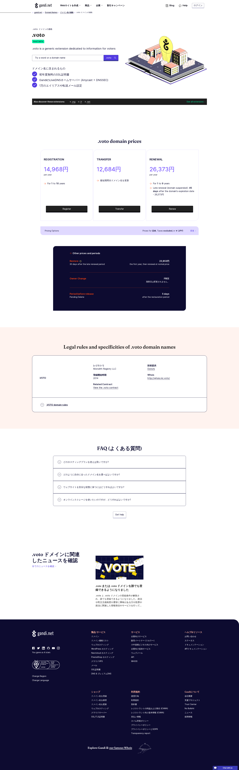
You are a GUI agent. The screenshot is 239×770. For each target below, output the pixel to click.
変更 (192, 231)
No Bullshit (189, 708)
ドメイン (95, 636)
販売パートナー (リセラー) (142, 640)
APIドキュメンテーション (196, 649)
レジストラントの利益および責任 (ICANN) (149, 708)
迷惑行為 (135, 696)
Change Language (40, 680)
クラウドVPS (97, 661)
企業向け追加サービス (140, 649)
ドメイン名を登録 (99, 696)
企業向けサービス (139, 636)
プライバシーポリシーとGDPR (144, 729)
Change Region (39, 676)
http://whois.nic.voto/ (158, 378)
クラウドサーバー (99, 712)
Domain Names (51, 12)
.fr (81, 101)
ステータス (189, 640)
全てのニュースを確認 (43, 566)
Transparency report (140, 733)
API (132, 657)
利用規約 (135, 700)
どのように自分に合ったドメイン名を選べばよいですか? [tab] (91, 474)
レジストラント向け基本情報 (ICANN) (147, 712)
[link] (33, 648)
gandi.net (38, 12)
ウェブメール (137, 653)
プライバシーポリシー (140, 725)
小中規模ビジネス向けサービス (144, 644)
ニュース (188, 712)
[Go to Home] (43, 5)
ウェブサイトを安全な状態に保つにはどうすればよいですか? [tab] (93, 487)
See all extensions (195, 101)
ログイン (198, 5)
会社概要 (188, 696)
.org (73, 101)
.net (88, 101)
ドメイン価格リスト (100, 640)
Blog (171, 5)
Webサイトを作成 (69, 5)
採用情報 (188, 716)
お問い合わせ (190, 636)
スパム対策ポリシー (140, 721)
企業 (98, 5)
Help (185, 5)
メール (94, 665)
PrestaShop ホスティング (102, 657)
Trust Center (191, 704)
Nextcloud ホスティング (102, 653)
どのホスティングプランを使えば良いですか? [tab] (86, 462)
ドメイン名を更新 (99, 704)
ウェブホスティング (100, 644)
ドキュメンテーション (194, 644)
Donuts (151, 368)
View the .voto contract (105, 387)
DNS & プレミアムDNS (101, 673)
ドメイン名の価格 (66, 12)
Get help (119, 514)
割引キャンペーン (116, 5)
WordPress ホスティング (102, 649)
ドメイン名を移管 (99, 700)
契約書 (134, 704)
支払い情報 (136, 716)
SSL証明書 (96, 669)
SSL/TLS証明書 (98, 716)
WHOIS (134, 661)
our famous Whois (120, 747)
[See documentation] (79, 261)
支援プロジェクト (192, 700)
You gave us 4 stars (41, 652)
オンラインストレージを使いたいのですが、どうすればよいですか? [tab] (97, 499)
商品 (87, 5)
